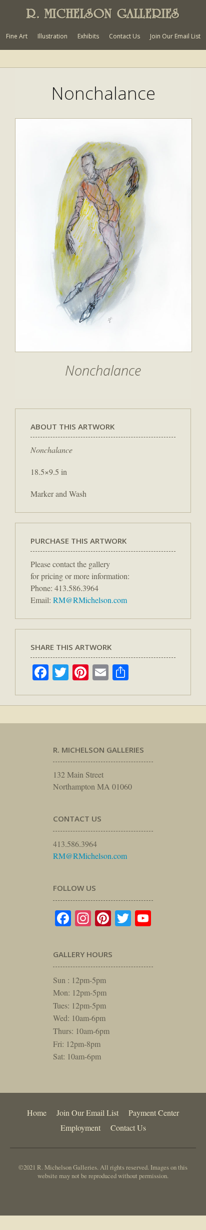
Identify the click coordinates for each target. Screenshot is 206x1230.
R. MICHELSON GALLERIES (103, 13)
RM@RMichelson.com (90, 600)
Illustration (53, 36)
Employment (80, 1127)
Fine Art (17, 36)
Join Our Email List (175, 36)
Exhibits (88, 36)
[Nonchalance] (103, 357)
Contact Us (124, 36)
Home (36, 1112)
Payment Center (153, 1112)
